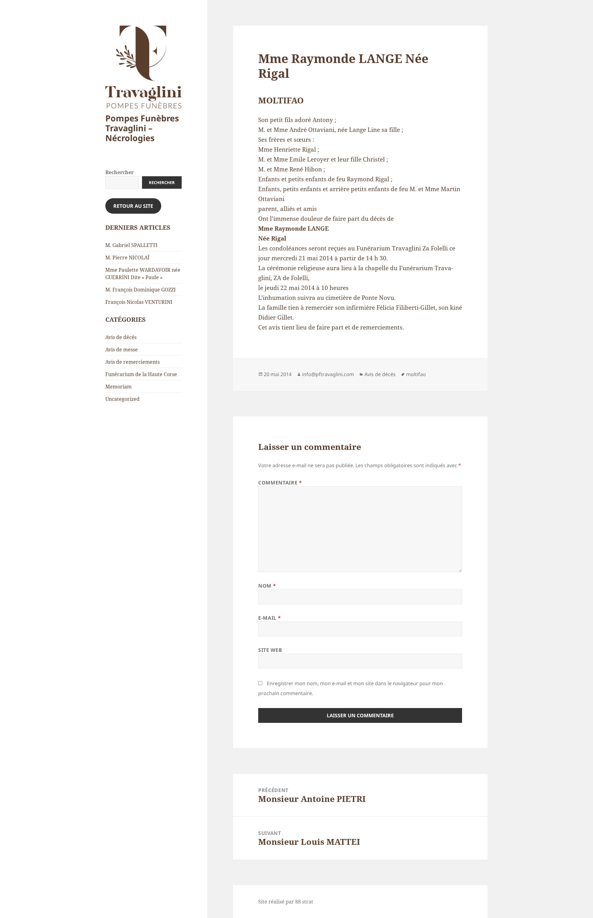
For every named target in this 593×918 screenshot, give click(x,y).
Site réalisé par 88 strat (285, 901)
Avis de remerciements (132, 361)
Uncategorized (122, 399)
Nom (267, 585)
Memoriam (118, 386)
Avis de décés (121, 337)
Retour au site (133, 206)
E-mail (269, 617)
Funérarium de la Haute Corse (141, 374)
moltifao (416, 374)
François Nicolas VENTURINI (138, 302)
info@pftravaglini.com (328, 374)
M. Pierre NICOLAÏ (127, 257)
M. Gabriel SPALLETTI (131, 245)
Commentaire (280, 482)
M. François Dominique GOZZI (140, 289)
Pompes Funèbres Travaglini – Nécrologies (142, 128)
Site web (270, 650)
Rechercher (119, 172)
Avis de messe (121, 349)
